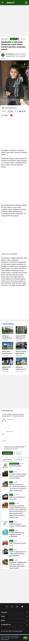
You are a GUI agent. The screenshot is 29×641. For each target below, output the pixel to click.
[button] (18, 39)
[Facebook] (7, 607)
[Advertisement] (14, 21)
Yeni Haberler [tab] (18, 459)
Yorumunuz (10, 419)
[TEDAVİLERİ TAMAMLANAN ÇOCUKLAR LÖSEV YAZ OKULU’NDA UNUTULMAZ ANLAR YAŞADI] (14, 563)
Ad (3, 434)
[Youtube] (22, 607)
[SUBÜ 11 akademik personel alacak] (14, 543)
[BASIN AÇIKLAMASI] (14, 466)
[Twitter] (12, 607)
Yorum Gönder (7, 453)
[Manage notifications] (25, 637)
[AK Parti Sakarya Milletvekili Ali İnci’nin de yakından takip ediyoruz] (21, 349)
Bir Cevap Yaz (7, 411)
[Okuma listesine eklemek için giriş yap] (11, 115)
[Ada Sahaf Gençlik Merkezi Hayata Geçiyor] (7, 333)
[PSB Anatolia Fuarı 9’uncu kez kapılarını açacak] (7, 349)
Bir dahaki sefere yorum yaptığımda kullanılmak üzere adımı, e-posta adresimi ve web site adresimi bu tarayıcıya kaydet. (15, 447)
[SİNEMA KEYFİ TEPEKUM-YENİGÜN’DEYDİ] (7, 364)
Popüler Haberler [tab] (7, 459)
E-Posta (4, 441)
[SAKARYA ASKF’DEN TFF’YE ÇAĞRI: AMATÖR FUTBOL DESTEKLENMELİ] (14, 552)
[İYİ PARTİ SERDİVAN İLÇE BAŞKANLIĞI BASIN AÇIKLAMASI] (14, 533)
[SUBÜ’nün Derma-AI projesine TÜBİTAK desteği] (14, 524)
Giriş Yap (18, 453)
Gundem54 (9, 54)
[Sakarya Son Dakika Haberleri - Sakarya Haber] (11, 2)
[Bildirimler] (26, 2)
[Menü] (2, 2)
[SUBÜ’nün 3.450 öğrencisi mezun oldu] (14, 497)
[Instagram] (17, 607)
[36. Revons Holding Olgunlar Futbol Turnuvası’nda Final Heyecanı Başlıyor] (14, 475)
